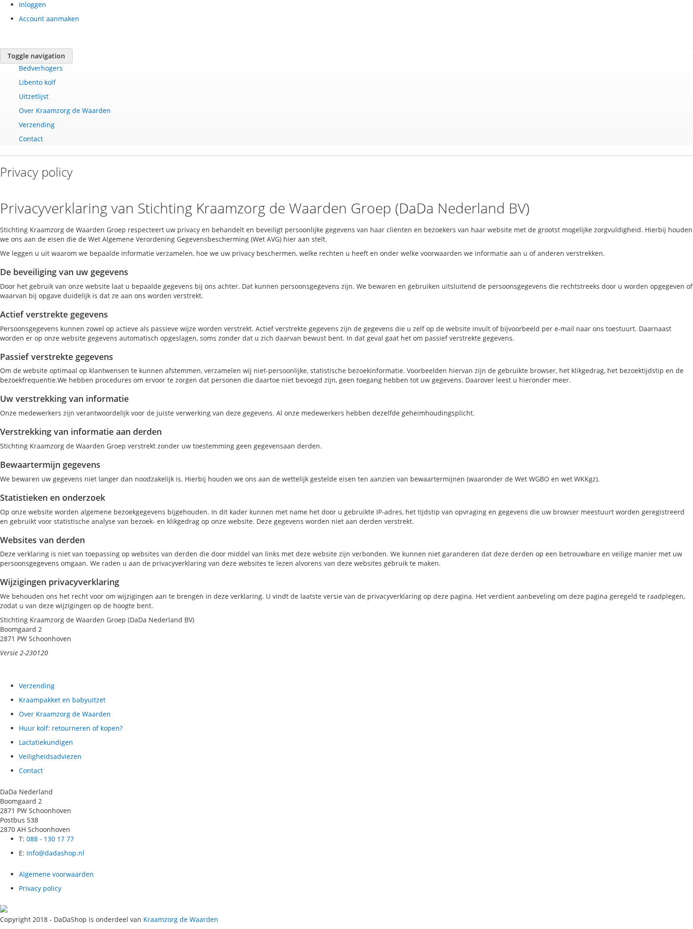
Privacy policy (40, 888)
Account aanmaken (49, 18)
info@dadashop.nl (55, 852)
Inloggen (32, 4)
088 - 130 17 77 (50, 838)
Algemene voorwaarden (56, 874)
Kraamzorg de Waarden (180, 919)
